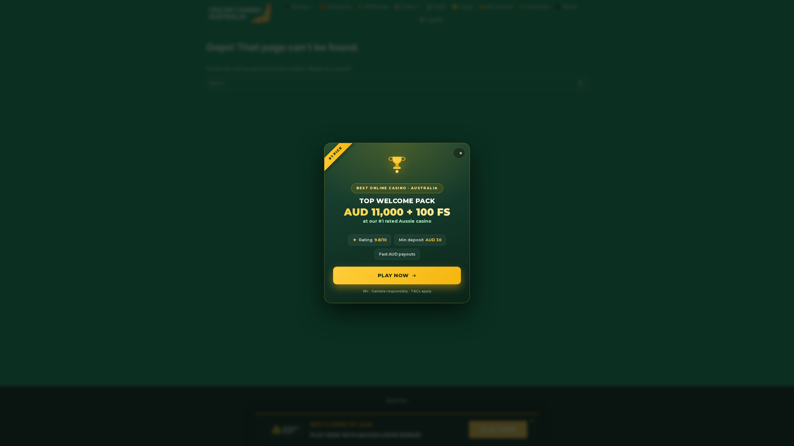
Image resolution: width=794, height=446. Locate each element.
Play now (393, 275)
